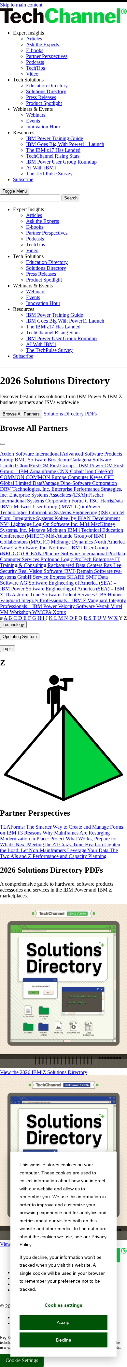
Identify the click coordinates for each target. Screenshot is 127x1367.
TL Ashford (17, 594)
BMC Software (31, 459)
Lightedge (22, 524)
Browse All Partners (21, 414)
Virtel (116, 606)
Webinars (35, 115)
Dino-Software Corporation (88, 483)
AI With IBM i (41, 167)
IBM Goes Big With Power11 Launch (65, 144)
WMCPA (42, 612)
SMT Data (97, 577)
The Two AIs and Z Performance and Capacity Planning (59, 853)
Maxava (38, 530)
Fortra (78, 500)
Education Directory (47, 85)
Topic (8, 648)
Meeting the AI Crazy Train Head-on (65, 844)
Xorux (59, 612)
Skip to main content (21, 4)
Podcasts (35, 62)
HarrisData (111, 500)
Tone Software (46, 594)
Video (32, 74)
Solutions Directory (46, 91)
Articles (34, 38)
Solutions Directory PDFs (70, 413)
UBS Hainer (109, 594)
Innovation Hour (43, 126)
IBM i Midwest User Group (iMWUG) (41, 506)
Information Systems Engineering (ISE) (70, 512)
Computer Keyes (86, 477)
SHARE (76, 577)
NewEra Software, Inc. (24, 547)
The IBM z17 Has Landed (53, 150)
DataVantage (46, 483)
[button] (14, 191)
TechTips (35, 68)
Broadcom (59, 459)
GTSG (92, 500)
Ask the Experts (42, 44)
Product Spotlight (44, 103)
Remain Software (95, 571)
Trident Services (79, 594)
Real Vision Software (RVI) (47, 571)
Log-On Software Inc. (56, 524)
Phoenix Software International (75, 553)
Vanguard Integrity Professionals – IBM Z (44, 600)
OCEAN (33, 553)
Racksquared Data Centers (76, 565)
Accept (64, 1322)
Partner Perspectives (46, 56)
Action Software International (31, 454)
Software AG (14, 583)
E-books (34, 50)
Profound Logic (57, 559)
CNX (63, 471)
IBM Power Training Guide (54, 138)
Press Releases (41, 97)
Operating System (20, 636)
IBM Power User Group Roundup (61, 162)
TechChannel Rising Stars (52, 156)
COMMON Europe (47, 477)
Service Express (50, 577)
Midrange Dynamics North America (88, 542)
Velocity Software (77, 606)
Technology (13, 624)
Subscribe (23, 179)
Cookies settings (63, 1305)
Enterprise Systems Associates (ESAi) (48, 495)
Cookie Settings (22, 1360)
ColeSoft (104, 471)
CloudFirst (28, 465)
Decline (63, 1340)
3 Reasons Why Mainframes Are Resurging (65, 833)
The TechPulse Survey (49, 173)
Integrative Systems (33, 518)
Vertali (103, 606)
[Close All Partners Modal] (2, 444)
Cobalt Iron (82, 471)
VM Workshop (16, 612)
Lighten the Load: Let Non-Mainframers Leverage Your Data (60, 847)
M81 (85, 524)
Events (33, 121)
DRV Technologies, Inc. (25, 489)
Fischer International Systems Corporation (51, 497)
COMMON (13, 477)
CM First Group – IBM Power (72, 465)
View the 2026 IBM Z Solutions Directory (43, 1072)
